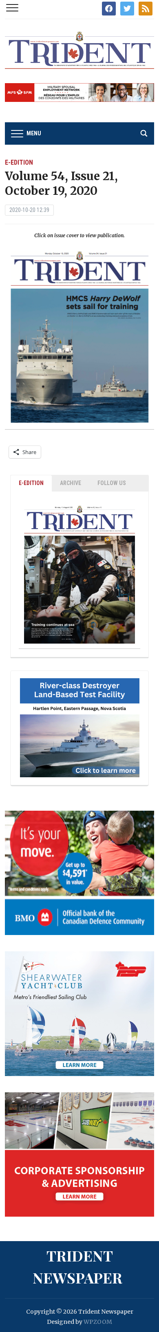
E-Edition (19, 162)
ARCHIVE (70, 483)
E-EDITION (31, 483)
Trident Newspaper (77, 1266)
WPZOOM (98, 1321)
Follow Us (111, 483)
